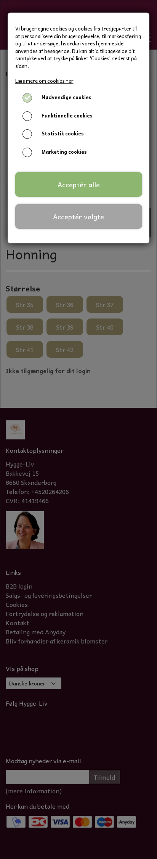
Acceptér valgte (78, 216)
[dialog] (78, 429)
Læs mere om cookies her (44, 81)
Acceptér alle (79, 184)
